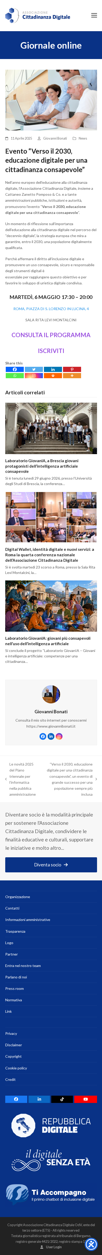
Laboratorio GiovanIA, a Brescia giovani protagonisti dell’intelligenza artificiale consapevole (41, 466)
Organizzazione (17, 896)
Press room (14, 988)
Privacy (11, 1033)
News (83, 138)
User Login (54, 1247)
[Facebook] (15, 369)
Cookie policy (16, 1068)
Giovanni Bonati (55, 138)
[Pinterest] (72, 369)
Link (8, 1011)
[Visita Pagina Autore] (51, 693)
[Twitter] (34, 369)
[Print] (53, 375)
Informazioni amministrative (27, 919)
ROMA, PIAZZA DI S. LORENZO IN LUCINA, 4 (51, 308)
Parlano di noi (16, 977)
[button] (94, 15)
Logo (9, 942)
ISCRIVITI (51, 350)
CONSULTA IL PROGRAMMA (51, 334)
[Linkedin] (53, 369)
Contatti (12, 908)
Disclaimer (13, 1045)
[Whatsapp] (15, 375)
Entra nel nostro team (23, 965)
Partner (11, 954)
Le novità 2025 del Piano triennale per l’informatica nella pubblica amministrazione (20, 779)
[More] (72, 375)
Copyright (13, 1056)
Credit (10, 1079)
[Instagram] (34, 375)
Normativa (13, 1000)
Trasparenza (15, 931)
